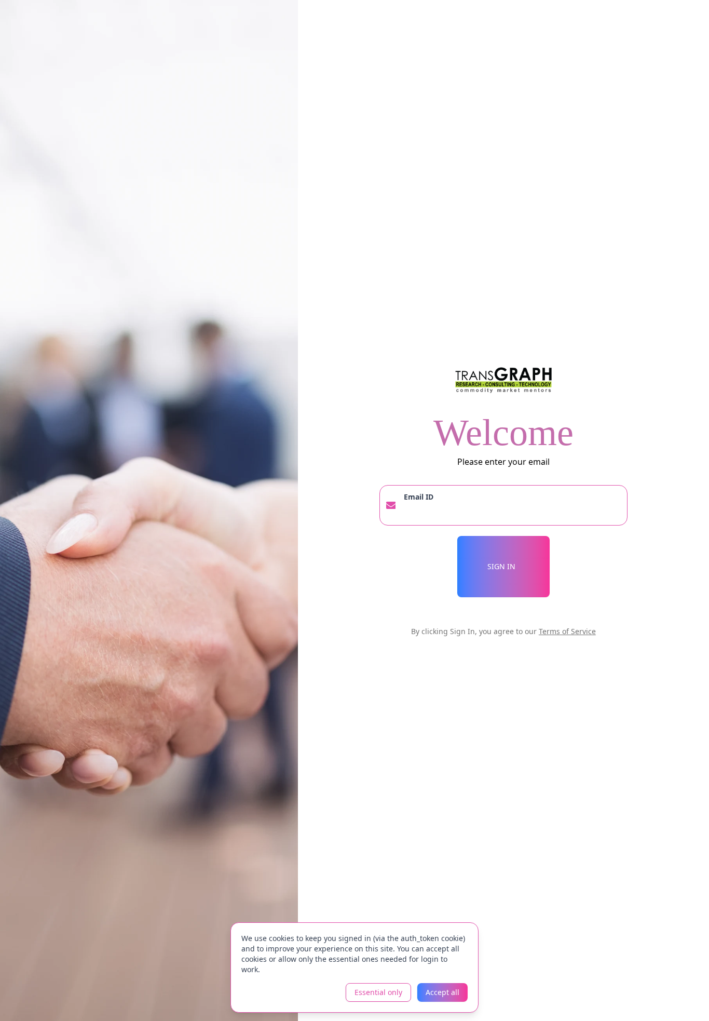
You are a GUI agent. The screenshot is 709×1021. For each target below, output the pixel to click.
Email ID (418, 497)
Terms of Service (567, 631)
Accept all (442, 992)
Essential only (378, 992)
